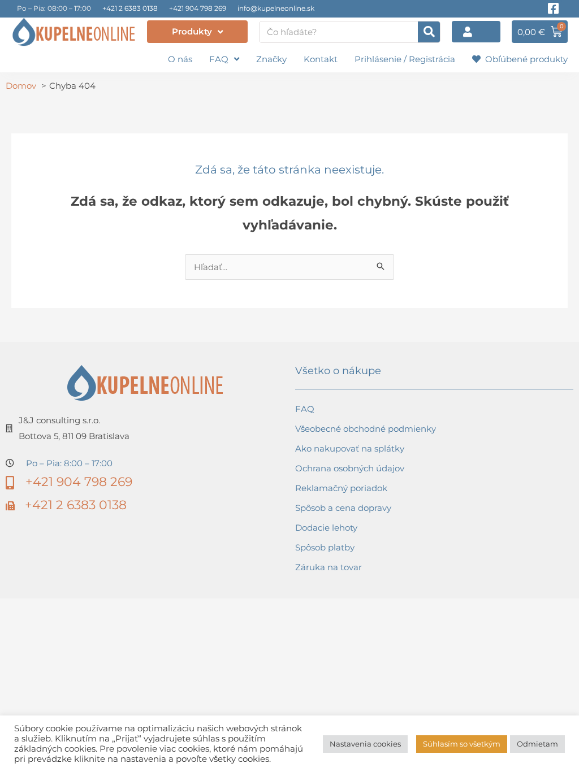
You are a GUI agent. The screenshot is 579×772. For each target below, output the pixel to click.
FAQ (218, 59)
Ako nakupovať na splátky (349, 448)
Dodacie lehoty (326, 527)
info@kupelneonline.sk (275, 8)
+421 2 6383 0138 (130, 8)
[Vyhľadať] (429, 31)
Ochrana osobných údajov (349, 468)
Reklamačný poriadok (341, 488)
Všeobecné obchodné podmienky (365, 428)
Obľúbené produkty (524, 59)
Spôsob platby (325, 547)
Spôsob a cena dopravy (343, 507)
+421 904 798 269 (197, 8)
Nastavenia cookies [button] (365, 743)
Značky (271, 59)
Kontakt (321, 59)
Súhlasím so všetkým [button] (461, 743)
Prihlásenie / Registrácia (405, 59)
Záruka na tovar (328, 567)
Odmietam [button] (537, 743)
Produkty (192, 31)
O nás (180, 59)
